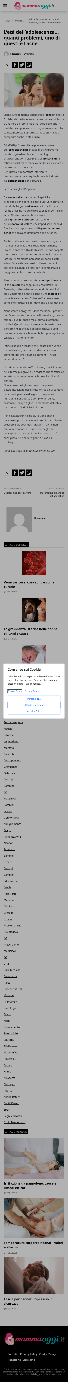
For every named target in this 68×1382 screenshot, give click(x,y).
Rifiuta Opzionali (34, 704)
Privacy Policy (32, 691)
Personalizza (34, 698)
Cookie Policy (15, 691)
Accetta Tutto (34, 711)
